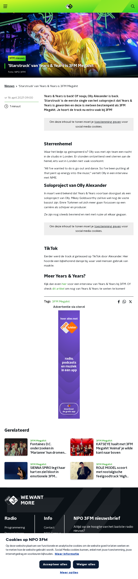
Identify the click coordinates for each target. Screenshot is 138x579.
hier (64, 284)
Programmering (14, 527)
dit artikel (58, 288)
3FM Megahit (61, 301)
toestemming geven (107, 121)
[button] (5, 6)
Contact (49, 527)
